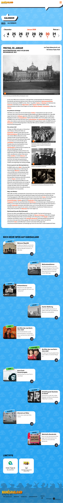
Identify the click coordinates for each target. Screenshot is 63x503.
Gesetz (44, 197)
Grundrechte (31, 200)
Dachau (20, 200)
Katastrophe (15, 205)
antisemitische (42, 119)
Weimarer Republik (37, 106)
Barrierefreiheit (33, 496)
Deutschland (46, 106)
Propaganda (10, 202)
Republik (46, 216)
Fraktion (38, 103)
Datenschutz (24, 496)
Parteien (35, 104)
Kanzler (14, 178)
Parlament (9, 104)
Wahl (20, 167)
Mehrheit (17, 170)
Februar (56, 29)
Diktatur (9, 108)
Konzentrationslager (12, 200)
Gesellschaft (10, 132)
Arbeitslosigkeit (11, 147)
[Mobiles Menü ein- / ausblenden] (61, 2)
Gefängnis (20, 116)
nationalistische (32, 119)
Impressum (16, 496)
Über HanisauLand (7, 496)
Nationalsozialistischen (47, 101)
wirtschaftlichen (23, 117)
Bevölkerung (32, 202)
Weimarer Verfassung (39, 215)
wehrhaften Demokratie (31, 218)
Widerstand (24, 208)
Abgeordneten (25, 104)
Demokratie (10, 122)
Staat (15, 221)
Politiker (33, 112)
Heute (3, 23)
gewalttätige (10, 142)
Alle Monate (12, 23)
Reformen (22, 155)
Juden (8, 121)
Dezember (8, 29)
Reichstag (44, 103)
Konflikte (13, 155)
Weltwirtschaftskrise (12, 134)
